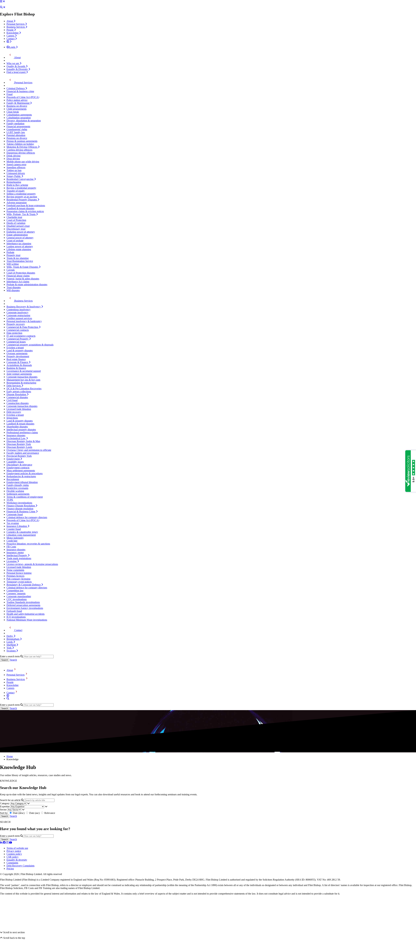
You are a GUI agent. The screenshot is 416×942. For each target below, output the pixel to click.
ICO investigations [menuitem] (16, 616)
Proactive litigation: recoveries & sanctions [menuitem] (28, 543)
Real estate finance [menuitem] (16, 359)
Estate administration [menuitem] (17, 234)
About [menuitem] (10, 21)
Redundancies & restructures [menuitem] (21, 476)
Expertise (5, 806)
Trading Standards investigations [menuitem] (23, 602)
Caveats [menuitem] (10, 269)
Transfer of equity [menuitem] (15, 190)
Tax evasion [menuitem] (12, 523)
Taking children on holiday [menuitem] (20, 144)
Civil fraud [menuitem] (12, 400)
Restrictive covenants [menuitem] (17, 488)
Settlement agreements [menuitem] (17, 494)
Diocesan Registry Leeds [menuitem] (19, 447)
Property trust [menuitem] (13, 255)
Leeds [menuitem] (9, 642)
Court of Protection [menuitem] (16, 220)
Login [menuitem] (12, 47)
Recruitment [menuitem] (12, 479)
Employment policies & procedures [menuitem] (24, 473)
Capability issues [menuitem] (15, 461)
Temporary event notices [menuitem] (19, 581)
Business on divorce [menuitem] (16, 106)
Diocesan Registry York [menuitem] (18, 444)
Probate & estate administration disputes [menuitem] (26, 284)
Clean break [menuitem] (12, 111)
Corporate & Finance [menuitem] (17, 362)
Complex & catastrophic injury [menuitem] (22, 532)
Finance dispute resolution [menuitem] (19, 508)
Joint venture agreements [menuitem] (19, 374)
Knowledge (12, 685)
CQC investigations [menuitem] (16, 599)
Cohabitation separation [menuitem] (18, 117)
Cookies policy (14, 854)
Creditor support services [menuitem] (19, 318)
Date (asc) (34, 813)
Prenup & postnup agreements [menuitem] (21, 141)
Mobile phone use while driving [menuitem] (22, 161)
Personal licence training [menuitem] (19, 573)
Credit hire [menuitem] (11, 540)
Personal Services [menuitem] (15, 24)
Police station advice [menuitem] (16, 100)
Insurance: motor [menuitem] (15, 552)
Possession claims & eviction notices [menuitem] (25, 211)
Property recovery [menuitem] (15, 324)
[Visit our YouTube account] (10, 842)
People (9, 682)
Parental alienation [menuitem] (15, 135)
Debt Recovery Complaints (20, 865)
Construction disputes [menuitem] (17, 403)
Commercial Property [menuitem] (17, 338)
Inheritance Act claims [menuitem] (17, 281)
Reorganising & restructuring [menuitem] (21, 382)
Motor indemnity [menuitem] (15, 537)
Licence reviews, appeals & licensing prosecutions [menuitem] (32, 564)
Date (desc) (18, 813)
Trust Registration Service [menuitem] (19, 261)
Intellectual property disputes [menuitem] (21, 429)
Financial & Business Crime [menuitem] (21, 511)
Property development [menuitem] (17, 356)
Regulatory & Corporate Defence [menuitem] (23, 584)
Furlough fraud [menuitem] (14, 611)
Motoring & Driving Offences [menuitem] (22, 147)
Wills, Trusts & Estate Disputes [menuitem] (22, 267)
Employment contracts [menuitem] (17, 467)
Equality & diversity (16, 859)
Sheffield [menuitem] (11, 644)
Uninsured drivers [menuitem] (15, 173)
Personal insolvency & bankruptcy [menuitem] (24, 321)
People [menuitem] (10, 29)
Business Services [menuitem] (16, 27)
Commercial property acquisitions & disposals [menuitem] (29, 344)
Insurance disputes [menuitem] (15, 435)
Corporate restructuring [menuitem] (18, 315)
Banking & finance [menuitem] (16, 368)
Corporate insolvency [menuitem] (17, 312)
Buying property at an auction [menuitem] (21, 196)
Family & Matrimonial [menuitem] (18, 103)
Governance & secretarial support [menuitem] (23, 371)
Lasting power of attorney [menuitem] (19, 246)
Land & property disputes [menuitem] (19, 350)
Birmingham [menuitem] (13, 639)
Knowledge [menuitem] (12, 32)
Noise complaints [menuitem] (15, 570)
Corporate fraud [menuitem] (14, 514)
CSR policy (12, 856)
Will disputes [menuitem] (13, 290)
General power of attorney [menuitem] (19, 237)
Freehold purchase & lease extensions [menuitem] (25, 205)
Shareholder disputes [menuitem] (17, 426)
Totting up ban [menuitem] (13, 170)
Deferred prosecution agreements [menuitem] (23, 605)
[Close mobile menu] (4, 1)
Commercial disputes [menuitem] (17, 397)
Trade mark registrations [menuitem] (18, 558)
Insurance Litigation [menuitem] (17, 526)
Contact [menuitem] (10, 38)
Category (4, 803)
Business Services (15, 679)
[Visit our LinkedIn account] (1, 842)
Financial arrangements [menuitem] (18, 126)
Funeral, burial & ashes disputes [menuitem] (22, 278)
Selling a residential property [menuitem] (21, 193)
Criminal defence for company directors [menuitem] (26, 517)
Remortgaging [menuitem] (13, 182)
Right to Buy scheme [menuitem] (17, 185)
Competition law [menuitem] (15, 590)
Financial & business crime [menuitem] (20, 91)
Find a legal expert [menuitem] (16, 72)
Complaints (12, 862)
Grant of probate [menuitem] (14, 240)
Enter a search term (10, 656)
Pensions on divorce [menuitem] (16, 138)
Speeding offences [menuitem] (15, 167)
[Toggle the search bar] (7, 698)
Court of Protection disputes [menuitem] (20, 272)
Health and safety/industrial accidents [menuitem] (25, 614)
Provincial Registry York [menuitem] (19, 455)
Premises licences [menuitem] (15, 576)
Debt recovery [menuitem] (13, 412)
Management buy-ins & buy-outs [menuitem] (23, 379)
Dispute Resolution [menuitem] (16, 394)
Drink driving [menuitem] (13, 155)
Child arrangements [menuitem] (16, 108)
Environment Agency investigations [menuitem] (24, 608)
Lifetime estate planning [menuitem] (18, 249)
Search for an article (10, 800)
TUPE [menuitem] (9, 499)
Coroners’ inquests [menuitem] (16, 593)
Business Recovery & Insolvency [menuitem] (23, 306)
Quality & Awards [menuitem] (16, 66)
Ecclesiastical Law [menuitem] (16, 438)
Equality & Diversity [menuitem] (17, 69)
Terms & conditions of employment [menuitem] (24, 496)
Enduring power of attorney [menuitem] (20, 231)
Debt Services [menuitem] (13, 385)
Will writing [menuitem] (12, 264)
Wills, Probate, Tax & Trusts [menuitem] (21, 214)
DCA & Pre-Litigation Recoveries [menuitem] (23, 388)
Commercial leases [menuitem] (16, 341)
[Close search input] (4, 7)
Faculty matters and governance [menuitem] (22, 453)
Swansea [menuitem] (11, 650)
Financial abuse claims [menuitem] (18, 275)
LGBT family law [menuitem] (15, 132)
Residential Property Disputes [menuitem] (22, 199)
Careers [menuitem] (10, 35)
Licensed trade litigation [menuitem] (18, 409)
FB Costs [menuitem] (11, 546)
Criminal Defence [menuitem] (15, 88)
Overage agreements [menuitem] (16, 353)
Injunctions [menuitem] (12, 417)
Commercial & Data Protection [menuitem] (22, 327)
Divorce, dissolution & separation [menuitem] (23, 120)
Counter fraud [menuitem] (13, 529)
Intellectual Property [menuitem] (17, 555)
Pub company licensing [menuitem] (18, 578)
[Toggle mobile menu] (1, 1)
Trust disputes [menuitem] (13, 287)
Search (13, 659)
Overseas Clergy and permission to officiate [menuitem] (28, 450)
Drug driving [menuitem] (13, 158)
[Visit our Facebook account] (4, 842)
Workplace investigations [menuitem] (19, 502)
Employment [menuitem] (13, 458)
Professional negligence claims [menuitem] (22, 432)
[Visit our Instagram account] (7, 842)
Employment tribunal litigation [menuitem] (22, 482)
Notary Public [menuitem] (13, 176)
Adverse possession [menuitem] (16, 202)
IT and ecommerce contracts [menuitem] (20, 335)
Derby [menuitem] (10, 636)
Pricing (10, 868)
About (9, 670)
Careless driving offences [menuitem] (19, 149)
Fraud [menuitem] (9, 94)
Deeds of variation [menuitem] (15, 223)
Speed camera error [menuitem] (16, 164)
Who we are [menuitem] (13, 63)
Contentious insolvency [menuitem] (18, 309)
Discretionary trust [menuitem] (15, 228)
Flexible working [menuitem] (15, 491)
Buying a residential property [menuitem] (21, 188)
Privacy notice (13, 851)
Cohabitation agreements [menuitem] (19, 114)
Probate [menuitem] (10, 252)
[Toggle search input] (1, 7)
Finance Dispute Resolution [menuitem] (21, 505)
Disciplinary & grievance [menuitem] (19, 464)
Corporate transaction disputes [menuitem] (21, 376)
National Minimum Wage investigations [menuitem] (26, 619)
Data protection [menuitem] (14, 333)
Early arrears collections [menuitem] (18, 391)
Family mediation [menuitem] (15, 123)
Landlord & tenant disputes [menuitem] (20, 208)
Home (9, 756)
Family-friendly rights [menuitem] (17, 485)
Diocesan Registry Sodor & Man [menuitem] (23, 441)
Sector (3, 809)
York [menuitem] (9, 647)
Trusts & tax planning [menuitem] (17, 258)
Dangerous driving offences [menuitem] (20, 152)
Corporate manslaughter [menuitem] (18, 596)
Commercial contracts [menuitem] (17, 330)
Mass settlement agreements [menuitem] (20, 470)
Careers (10, 688)
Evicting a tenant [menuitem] (15, 347)
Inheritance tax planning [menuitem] (18, 243)
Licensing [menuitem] (11, 561)
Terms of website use (17, 848)
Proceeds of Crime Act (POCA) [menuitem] (22, 97)
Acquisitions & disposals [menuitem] (19, 365)
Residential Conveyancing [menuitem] (20, 179)
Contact (10, 692)
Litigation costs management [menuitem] (21, 535)
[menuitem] (8, 41)
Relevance (49, 813)
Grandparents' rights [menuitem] (16, 129)
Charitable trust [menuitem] (14, 217)
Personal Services (15, 674)
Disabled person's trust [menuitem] (18, 226)
